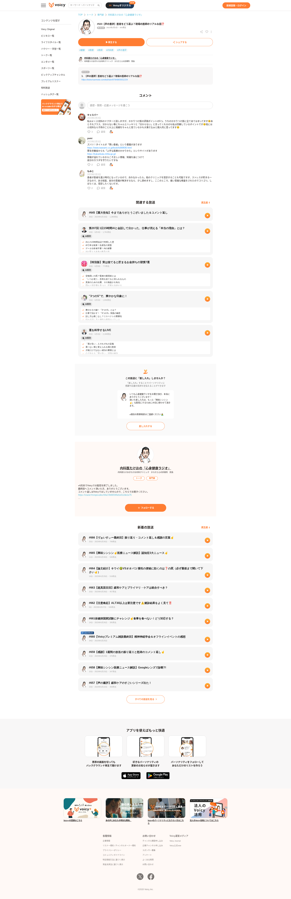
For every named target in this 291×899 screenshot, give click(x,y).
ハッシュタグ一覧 (50, 94)
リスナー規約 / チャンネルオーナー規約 (119, 846)
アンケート (147, 855)
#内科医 (110, 50)
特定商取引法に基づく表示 (114, 860)
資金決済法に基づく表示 (113, 864)
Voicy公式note (175, 846)
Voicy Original (48, 29)
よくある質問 (148, 860)
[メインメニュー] (43, 5)
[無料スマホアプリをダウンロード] (56, 107)
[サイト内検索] (98, 5)
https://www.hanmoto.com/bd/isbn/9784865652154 (105, 80)
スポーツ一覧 (47, 68)
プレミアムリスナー (51, 81)
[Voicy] (57, 5)
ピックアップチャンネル (53, 74)
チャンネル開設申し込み (152, 841)
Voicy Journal (175, 841)
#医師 (100, 50)
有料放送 (45, 87)
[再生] (207, 215)
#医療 (91, 50)
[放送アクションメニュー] (211, 32)
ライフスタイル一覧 (51, 42)
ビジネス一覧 (47, 36)
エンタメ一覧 (47, 62)
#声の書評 (121, 50)
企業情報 (106, 841)
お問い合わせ (148, 864)
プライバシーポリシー (112, 850)
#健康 (82, 50)
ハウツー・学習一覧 (51, 49)
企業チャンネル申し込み (152, 846)
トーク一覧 (46, 55)
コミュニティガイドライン (114, 855)
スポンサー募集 (148, 850)
